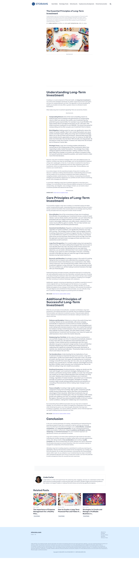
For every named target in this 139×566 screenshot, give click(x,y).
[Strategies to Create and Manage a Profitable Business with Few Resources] (94, 505)
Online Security (73, 4)
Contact (103, 533)
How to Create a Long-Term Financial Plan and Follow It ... (69, 511)
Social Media (55, 4)
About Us (103, 532)
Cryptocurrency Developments (86, 4)
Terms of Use (104, 537)
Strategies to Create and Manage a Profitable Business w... (92, 512)
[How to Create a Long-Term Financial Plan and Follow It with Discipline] (69, 505)
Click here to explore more (61, 192)
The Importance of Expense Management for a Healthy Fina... (44, 512)
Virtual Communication (101, 4)
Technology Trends (63, 4)
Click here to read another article (61, 293)
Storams (103, 536)
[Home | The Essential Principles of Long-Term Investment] (40, 4)
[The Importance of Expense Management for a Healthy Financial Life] (44, 505)
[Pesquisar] (110, 4)
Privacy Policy (104, 535)
